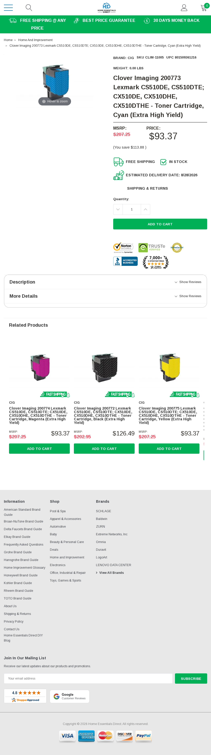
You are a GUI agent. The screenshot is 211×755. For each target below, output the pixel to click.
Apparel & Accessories (65, 519)
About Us (10, 606)
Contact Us (11, 629)
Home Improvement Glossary (24, 567)
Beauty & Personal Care (67, 542)
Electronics (57, 565)
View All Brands (111, 573)
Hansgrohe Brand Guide (21, 560)
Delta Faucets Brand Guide (23, 529)
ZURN (100, 526)
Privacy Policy (13, 621)
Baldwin (101, 519)
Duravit (101, 549)
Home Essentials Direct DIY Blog (23, 638)
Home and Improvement (67, 557)
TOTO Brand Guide (17, 598)
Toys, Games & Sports (65, 580)
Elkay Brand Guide (17, 537)
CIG (131, 58)
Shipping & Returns (147, 188)
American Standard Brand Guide (22, 512)
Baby (53, 534)
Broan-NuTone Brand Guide (23, 521)
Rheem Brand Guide (18, 591)
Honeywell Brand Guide (21, 575)
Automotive (58, 526)
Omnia (101, 542)
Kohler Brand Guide (18, 583)
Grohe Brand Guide (18, 552)
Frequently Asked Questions (23, 544)
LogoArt (101, 557)
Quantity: (121, 199)
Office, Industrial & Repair (68, 573)
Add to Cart (39, 449)
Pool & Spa (58, 511)
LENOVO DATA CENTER (113, 565)
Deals (54, 549)
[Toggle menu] (8, 7)
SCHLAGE (103, 511)
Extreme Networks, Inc (111, 534)
